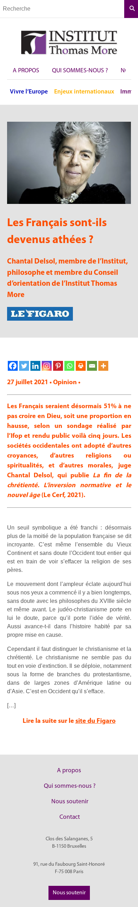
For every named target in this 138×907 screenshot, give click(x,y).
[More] (103, 366)
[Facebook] (13, 366)
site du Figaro (95, 721)
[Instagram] (47, 366)
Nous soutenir (69, 802)
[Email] (92, 366)
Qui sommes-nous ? (80, 71)
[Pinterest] (58, 366)
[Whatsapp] (69, 366)
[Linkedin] (35, 366)
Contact (69, 817)
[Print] (81, 366)
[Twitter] (24, 366)
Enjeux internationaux (84, 92)
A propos (26, 71)
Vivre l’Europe (29, 92)
